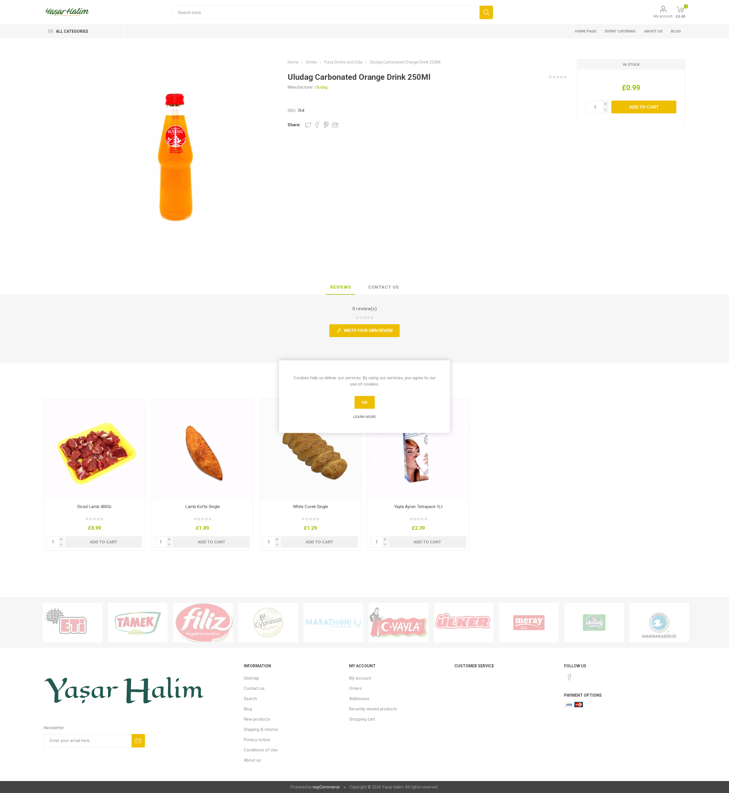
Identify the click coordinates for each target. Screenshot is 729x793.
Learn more (364, 416)
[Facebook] (569, 677)
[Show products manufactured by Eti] (72, 622)
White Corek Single (310, 506)
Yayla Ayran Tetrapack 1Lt (418, 506)
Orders (355, 688)
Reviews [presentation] (340, 287)
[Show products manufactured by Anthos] (333, 622)
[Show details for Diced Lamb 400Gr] (94, 449)
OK (365, 402)
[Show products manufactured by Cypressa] (268, 622)
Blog (676, 31)
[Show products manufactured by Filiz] (203, 622)
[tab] (340, 287)
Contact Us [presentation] (383, 287)
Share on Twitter (308, 125)
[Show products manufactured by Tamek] (137, 622)
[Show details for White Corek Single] (310, 449)
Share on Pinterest (326, 125)
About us (653, 31)
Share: (294, 124)
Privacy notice (257, 739)
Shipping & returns (261, 729)
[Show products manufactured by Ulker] (463, 622)
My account (663, 16)
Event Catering (620, 31)
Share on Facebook (317, 125)
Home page (585, 31)
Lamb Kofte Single (202, 506)
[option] (72, 622)
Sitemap (251, 678)
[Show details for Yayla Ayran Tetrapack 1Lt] (418, 449)
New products (257, 719)
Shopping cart (362, 719)
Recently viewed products (373, 709)
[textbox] (325, 12)
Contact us (254, 688)
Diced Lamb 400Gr (94, 506)
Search (250, 698)
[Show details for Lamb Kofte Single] (202, 449)
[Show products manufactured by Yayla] (398, 622)
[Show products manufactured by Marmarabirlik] (659, 622)
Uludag (321, 87)
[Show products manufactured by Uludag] (594, 622)
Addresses (359, 698)
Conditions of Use (261, 750)
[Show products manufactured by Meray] (529, 622)
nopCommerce (326, 787)
